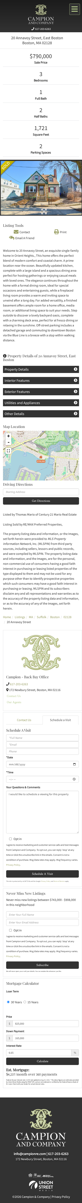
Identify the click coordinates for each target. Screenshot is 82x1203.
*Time (9, 772)
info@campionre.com (30, 1153)
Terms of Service (59, 881)
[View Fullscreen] (8, 451)
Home (7, 617)
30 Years (16, 1002)
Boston (55, 617)
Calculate (42, 1061)
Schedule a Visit (60, 720)
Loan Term (12, 991)
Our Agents (14, 702)
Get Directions (41, 501)
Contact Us (14, 696)
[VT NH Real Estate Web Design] (41, 1185)
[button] (7, 188)
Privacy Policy (13, 864)
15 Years (32, 1002)
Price (9, 1016)
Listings (20, 617)
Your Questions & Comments (23, 787)
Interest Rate (13, 1045)
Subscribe (42, 965)
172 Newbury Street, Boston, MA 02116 (41, 1159)
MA (31, 617)
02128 (67, 617)
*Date (9, 757)
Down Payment (15, 1031)
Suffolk (41, 617)
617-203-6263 (43, 29)
